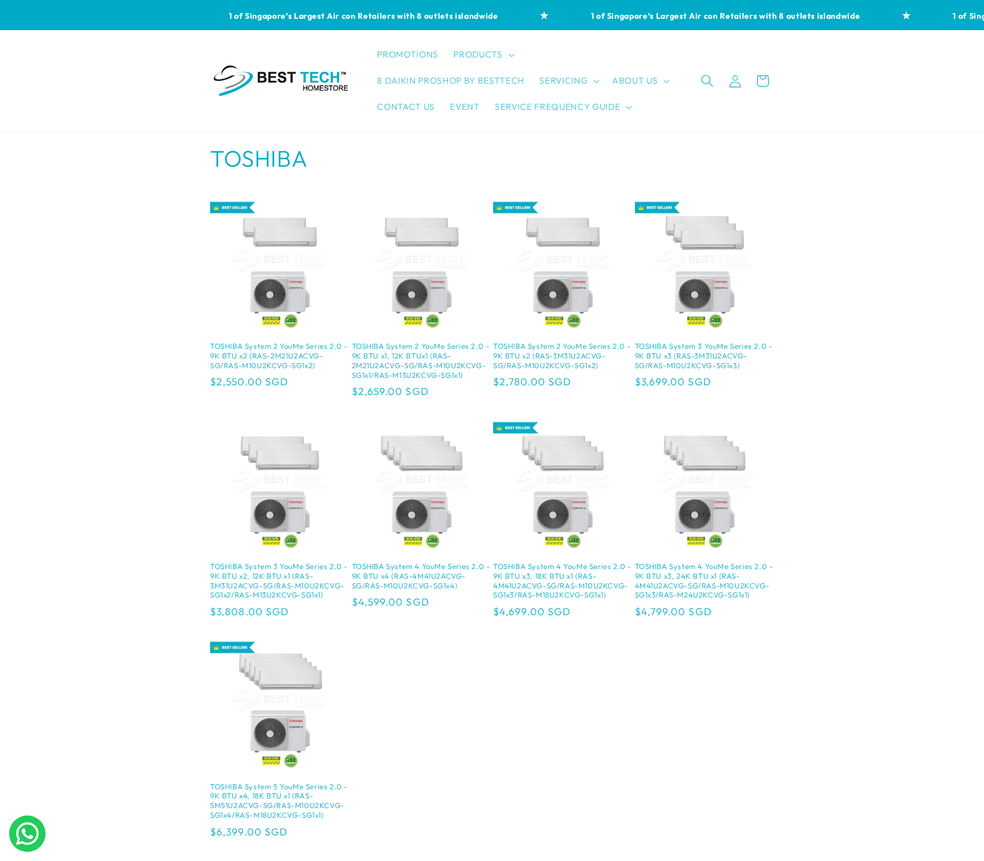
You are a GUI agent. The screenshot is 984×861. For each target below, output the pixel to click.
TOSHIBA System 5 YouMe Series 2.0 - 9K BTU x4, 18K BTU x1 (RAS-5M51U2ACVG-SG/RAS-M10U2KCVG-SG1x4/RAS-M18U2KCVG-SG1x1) (279, 801)
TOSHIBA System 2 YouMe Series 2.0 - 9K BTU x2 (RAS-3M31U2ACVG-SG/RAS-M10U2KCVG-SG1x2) (562, 355)
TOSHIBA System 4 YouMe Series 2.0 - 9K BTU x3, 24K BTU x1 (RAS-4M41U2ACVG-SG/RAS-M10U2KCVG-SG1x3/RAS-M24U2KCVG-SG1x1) (704, 581)
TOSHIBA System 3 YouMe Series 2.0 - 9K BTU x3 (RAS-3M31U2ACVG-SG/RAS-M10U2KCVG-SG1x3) (704, 355)
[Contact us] (27, 833)
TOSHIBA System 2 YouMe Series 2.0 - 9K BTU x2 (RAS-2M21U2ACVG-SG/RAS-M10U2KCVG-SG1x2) (279, 355)
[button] (482, 55)
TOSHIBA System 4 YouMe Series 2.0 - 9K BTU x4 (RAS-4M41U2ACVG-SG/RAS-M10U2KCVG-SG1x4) (421, 576)
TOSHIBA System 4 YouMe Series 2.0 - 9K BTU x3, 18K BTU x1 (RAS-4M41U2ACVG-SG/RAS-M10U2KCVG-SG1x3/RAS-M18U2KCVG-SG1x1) (562, 581)
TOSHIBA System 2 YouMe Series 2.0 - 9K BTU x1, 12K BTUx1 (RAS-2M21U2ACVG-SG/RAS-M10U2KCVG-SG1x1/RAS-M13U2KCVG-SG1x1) (421, 360)
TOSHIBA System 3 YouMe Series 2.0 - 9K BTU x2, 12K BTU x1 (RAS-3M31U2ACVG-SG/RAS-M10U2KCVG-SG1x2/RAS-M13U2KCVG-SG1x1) (279, 581)
